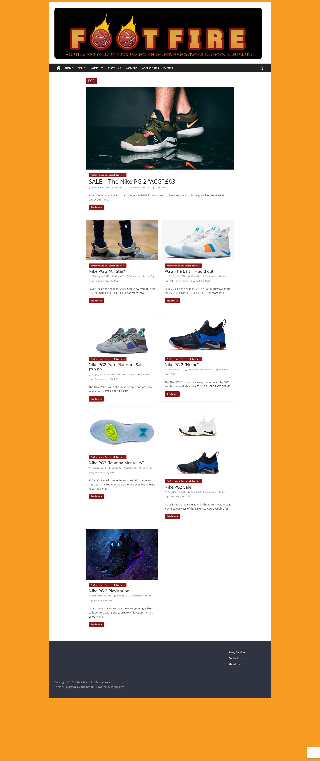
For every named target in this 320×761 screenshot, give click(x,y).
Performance (101, 280)
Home (69, 68)
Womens (132, 68)
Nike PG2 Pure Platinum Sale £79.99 (116, 367)
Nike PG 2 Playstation (109, 590)
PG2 (168, 187)
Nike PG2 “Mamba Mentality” (116, 462)
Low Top (150, 187)
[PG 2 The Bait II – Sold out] (198, 222)
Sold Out (205, 280)
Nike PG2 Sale (178, 487)
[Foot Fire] (58, 68)
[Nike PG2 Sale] (198, 414)
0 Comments (133, 187)
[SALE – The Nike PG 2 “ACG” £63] (160, 89)
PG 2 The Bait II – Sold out (189, 271)
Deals (81, 68)
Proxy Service (237, 652)
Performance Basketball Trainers (108, 174)
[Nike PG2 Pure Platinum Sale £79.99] (122, 316)
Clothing (114, 68)
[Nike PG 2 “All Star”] (122, 222)
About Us (234, 664)
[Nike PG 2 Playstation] (122, 531)
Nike (158, 187)
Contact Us (235, 658)
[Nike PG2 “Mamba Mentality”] (122, 414)
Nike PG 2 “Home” (182, 364)
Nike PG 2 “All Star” (107, 271)
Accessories (150, 68)
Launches (97, 68)
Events (168, 68)
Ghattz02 (120, 187)
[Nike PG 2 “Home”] (198, 316)
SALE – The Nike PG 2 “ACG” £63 (132, 181)
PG (163, 187)
